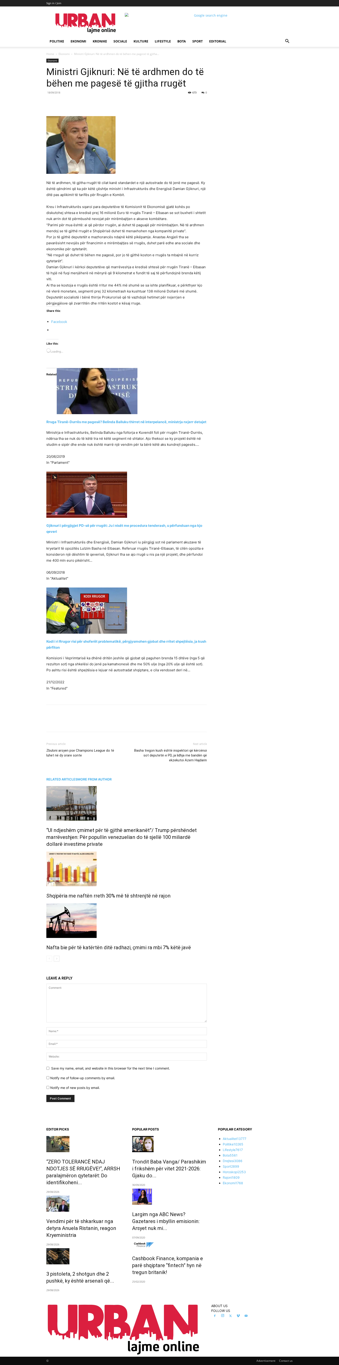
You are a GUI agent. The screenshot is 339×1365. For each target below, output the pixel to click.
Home (50, 54)
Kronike (100, 41)
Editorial (217, 41)
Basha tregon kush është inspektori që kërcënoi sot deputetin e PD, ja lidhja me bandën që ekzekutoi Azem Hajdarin (170, 755)
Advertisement (265, 1361)
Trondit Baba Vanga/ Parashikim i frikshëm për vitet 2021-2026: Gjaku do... (169, 1168)
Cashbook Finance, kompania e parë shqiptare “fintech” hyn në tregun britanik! (167, 1265)
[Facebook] (78, 103)
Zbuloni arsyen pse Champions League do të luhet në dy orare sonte (80, 752)
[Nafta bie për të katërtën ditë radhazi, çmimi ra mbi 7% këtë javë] (126, 920)
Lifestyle (163, 41)
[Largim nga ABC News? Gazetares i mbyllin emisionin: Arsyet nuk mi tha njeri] (169, 1197)
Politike (57, 41)
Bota (181, 41)
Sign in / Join (53, 3)
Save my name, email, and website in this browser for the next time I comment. (110, 1068)
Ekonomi (78, 41)
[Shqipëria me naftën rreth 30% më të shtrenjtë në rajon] (126, 869)
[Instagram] (222, 1316)
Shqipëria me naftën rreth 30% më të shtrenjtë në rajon (108, 896)
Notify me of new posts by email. (75, 1088)
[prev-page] (49, 958)
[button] (287, 41)
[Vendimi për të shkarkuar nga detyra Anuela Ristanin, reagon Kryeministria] (83, 1204)
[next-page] (56, 958)
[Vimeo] (238, 1316)
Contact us (286, 1361)
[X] (88, 103)
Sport (197, 41)
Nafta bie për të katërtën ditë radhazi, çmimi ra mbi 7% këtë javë (118, 947)
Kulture (141, 41)
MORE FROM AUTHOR (94, 779)
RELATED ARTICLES (61, 779)
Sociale (120, 41)
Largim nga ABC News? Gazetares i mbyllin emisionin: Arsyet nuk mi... (165, 1221)
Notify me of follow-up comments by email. (82, 1078)
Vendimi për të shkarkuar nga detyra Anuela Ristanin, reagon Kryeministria (81, 1228)
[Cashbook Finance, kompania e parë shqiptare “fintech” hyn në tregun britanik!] (169, 1245)
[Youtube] (246, 1316)
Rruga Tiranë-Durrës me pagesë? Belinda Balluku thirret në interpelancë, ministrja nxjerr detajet (126, 422)
